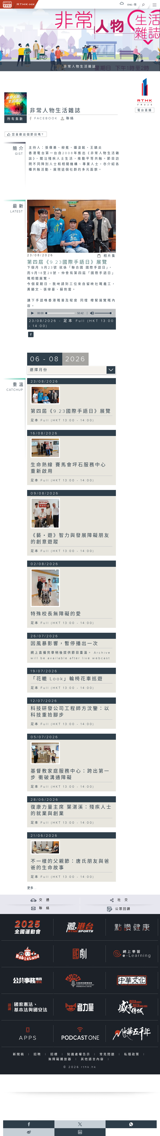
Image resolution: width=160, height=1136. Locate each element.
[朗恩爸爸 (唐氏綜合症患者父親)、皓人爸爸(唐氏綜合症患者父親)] (45, 847)
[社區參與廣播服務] (79, 980)
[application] (70, 313)
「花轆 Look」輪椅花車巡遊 (67, 679)
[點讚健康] (131, 927)
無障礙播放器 (61, 1059)
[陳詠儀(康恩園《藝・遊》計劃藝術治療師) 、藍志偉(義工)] (45, 513)
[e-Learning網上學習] (131, 953)
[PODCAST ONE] (79, 1033)
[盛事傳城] (131, 1007)
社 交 (122, 900)
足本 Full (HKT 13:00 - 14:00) (62, 420)
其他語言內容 (93, 1059)
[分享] (111, 900)
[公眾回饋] (109, 909)
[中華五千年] (131, 1033)
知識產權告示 (79, 1054)
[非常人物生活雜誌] (30, 335)
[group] (91, 313)
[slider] (103, 313)
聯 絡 (44, 908)
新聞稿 (19, 1054)
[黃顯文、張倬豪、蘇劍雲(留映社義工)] (45, 395)
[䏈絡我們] (33, 908)
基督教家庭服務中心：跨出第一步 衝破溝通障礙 (70, 774)
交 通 (44, 900)
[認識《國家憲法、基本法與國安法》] (27, 1007)
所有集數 (15, 119)
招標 (55, 1054)
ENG (129, 4)
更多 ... (31, 888)
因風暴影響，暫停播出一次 (65, 643)
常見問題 (108, 1054)
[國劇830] (79, 953)
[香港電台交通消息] (33, 900)
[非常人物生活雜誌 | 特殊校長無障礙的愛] (45, 588)
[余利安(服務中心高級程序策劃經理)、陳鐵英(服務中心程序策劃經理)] (45, 448)
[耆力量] (79, 1007)
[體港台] (79, 927)
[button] (32, 313)
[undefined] (121, 3)
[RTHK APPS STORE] (27, 1033)
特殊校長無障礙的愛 (56, 614)
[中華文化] (131, 980)
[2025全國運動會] (27, 927)
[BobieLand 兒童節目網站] (27, 953)
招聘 (38, 1054)
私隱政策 (132, 1054)
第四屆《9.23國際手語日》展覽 (67, 262)
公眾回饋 (123, 909)
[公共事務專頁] (27, 980)
